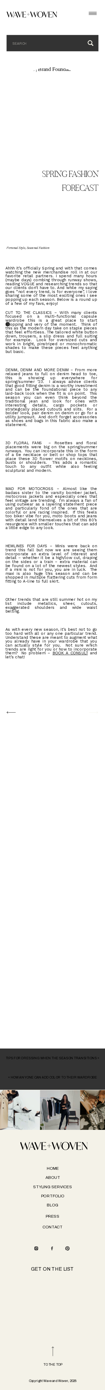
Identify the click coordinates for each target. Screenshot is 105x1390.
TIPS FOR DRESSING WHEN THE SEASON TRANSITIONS (51, 1058)
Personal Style (15, 248)
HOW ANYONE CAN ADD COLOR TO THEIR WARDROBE (54, 1077)
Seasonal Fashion (38, 248)
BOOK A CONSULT (70, 653)
